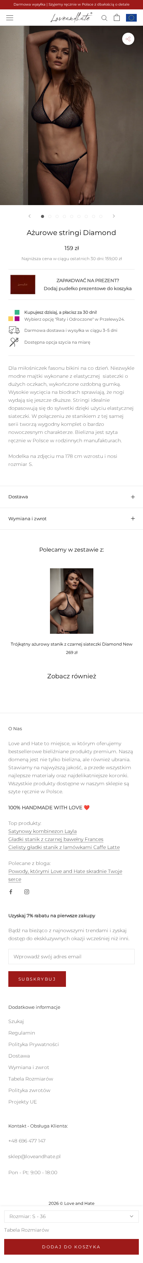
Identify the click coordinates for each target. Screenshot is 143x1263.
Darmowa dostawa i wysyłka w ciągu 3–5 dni (70, 330)
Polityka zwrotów (29, 1090)
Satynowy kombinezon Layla (42, 831)
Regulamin (21, 1033)
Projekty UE (22, 1102)
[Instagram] (26, 891)
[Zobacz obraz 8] (93, 216)
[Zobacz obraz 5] (71, 216)
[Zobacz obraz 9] (100, 216)
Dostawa (18, 496)
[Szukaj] (104, 18)
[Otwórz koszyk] (117, 17)
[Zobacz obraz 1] (42, 216)
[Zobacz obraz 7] (86, 216)
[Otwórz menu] (9, 17)
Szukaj (16, 1021)
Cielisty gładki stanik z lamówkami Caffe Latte (64, 847)
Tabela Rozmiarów (26, 1230)
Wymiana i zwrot (27, 518)
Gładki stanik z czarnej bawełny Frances (55, 839)
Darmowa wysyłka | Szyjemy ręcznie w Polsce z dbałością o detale (71, 4)
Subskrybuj (37, 979)
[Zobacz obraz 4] (64, 216)
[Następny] (114, 216)
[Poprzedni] (29, 216)
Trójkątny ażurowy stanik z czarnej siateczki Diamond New (72, 644)
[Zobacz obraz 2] (49, 216)
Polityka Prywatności (33, 1044)
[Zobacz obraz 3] (57, 216)
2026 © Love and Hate (71, 1203)
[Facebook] (10, 891)
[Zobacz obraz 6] (79, 216)
